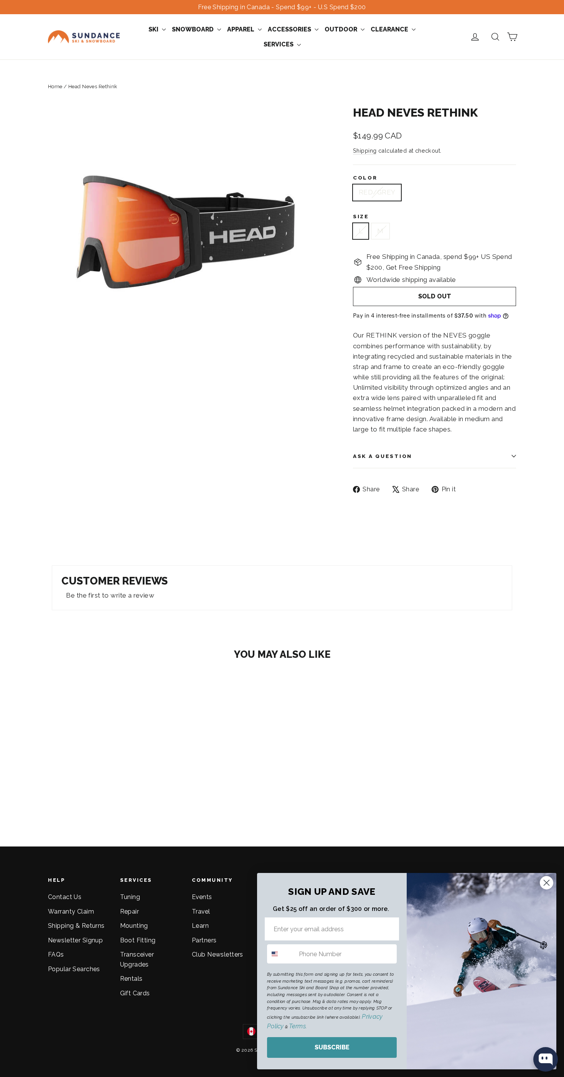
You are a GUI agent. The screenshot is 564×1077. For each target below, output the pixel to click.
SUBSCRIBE (332, 1047)
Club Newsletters (217, 954)
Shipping (364, 150)
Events (202, 897)
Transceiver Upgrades (137, 959)
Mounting (134, 925)
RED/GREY (377, 192)
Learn (200, 925)
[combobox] (281, 954)
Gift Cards (135, 993)
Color (365, 178)
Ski (154, 29)
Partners (204, 940)
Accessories (290, 29)
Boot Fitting (138, 940)
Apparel (241, 29)
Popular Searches (74, 969)
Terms (297, 1026)
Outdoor (342, 29)
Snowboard (193, 29)
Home (55, 86)
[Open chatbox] (545, 1059)
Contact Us (64, 897)
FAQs (56, 954)
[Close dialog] (546, 882)
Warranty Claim (71, 911)
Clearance (390, 29)
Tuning (130, 897)
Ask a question (382, 456)
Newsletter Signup (75, 940)
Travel (201, 911)
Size (361, 216)
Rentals (131, 978)
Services (279, 44)
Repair (129, 911)
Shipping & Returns (76, 925)
